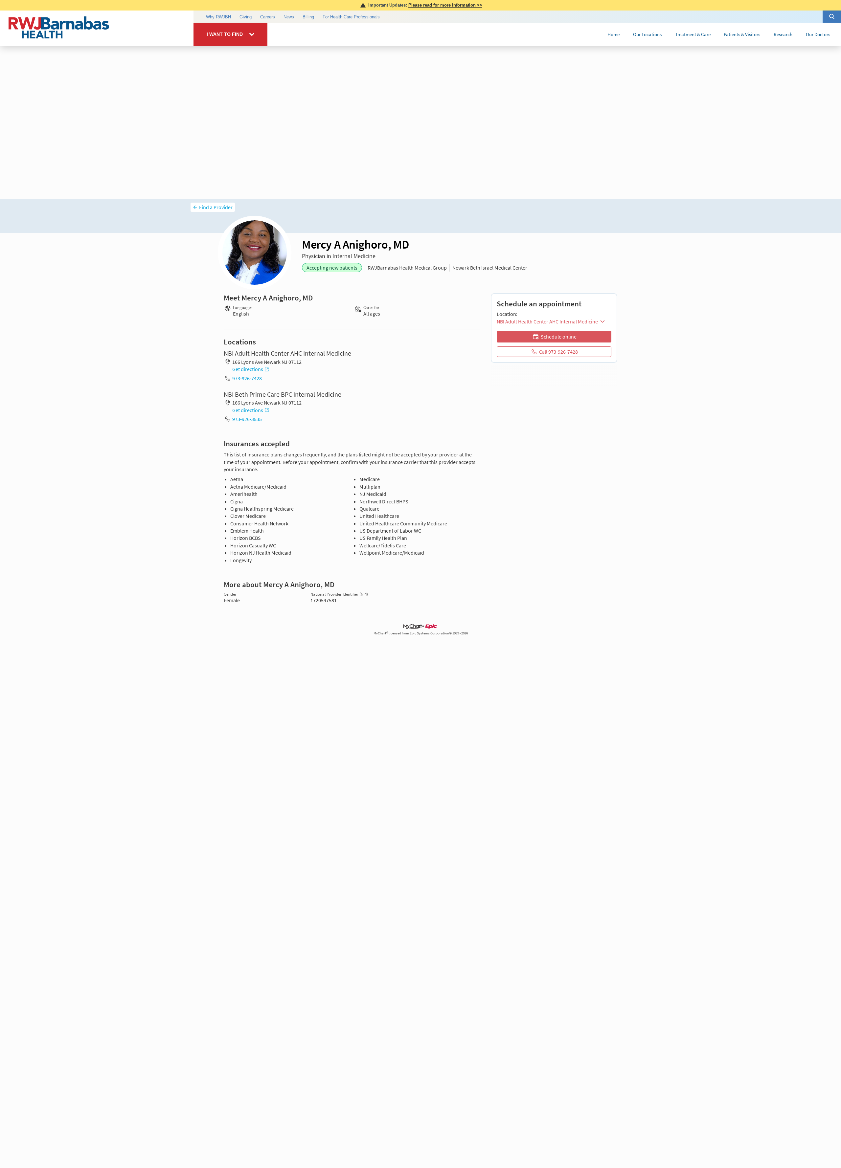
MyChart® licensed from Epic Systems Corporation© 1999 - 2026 (421, 633)
